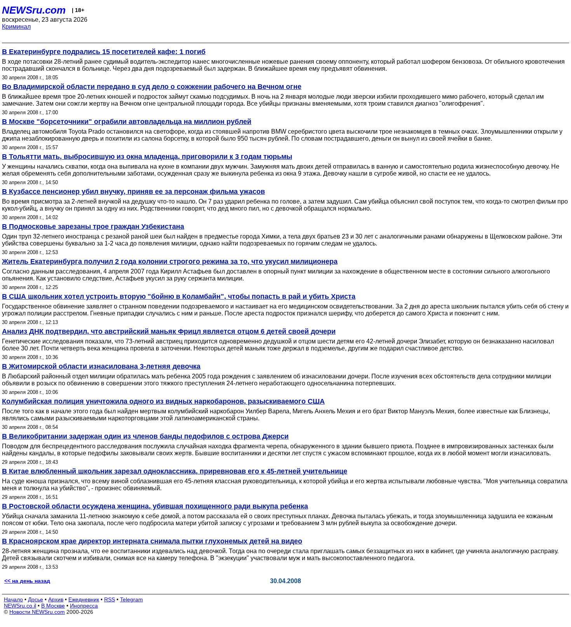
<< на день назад (27, 581)
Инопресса (84, 606)
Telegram (131, 599)
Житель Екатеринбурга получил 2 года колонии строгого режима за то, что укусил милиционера (170, 261)
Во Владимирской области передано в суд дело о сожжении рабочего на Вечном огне (151, 87)
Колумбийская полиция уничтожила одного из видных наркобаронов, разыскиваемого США (163, 401)
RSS (109, 599)
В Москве (53, 606)
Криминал (16, 26)
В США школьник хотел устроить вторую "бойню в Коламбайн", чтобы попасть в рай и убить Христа (178, 296)
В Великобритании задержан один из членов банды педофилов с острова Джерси (145, 436)
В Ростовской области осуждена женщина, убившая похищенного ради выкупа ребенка (155, 506)
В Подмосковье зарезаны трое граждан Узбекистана (93, 226)
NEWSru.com (34, 10)
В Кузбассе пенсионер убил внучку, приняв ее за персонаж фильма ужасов (133, 191)
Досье (35, 599)
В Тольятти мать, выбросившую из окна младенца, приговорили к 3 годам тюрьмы (147, 156)
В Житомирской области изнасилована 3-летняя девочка (101, 366)
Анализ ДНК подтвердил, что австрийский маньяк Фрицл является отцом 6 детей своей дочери (169, 331)
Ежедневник (83, 599)
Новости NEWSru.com (37, 612)
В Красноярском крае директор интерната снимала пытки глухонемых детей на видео (152, 541)
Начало (13, 599)
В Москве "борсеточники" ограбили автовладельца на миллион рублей (126, 121)
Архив (55, 599)
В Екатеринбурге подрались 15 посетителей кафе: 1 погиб (103, 52)
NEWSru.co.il (20, 606)
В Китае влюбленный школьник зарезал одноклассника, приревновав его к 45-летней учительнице (174, 471)
